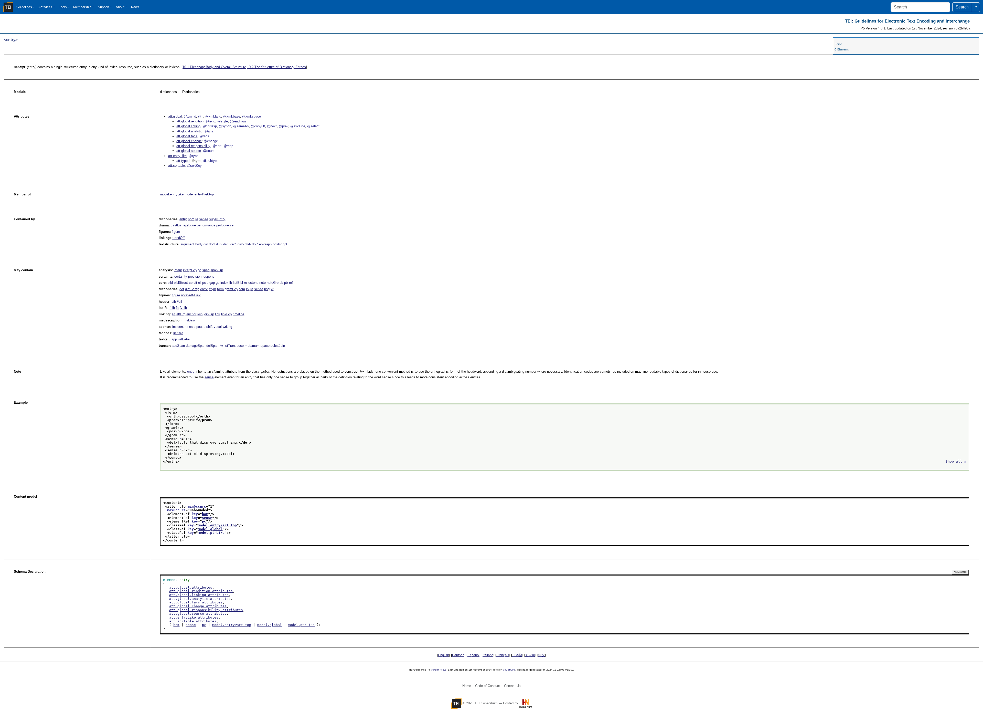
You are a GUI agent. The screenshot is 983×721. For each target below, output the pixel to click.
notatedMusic (191, 295)
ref (291, 283)
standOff (178, 238)
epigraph (265, 244)
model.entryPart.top (199, 194)
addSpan (178, 346)
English (443, 655)
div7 (255, 244)
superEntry (217, 219)
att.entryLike (177, 156)
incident (178, 327)
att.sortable (176, 166)
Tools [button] (63, 7)
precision (194, 276)
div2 (219, 244)
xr (272, 289)
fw (221, 346)
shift (209, 327)
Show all (954, 461)
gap (212, 283)
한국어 (530, 655)
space (265, 346)
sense (203, 219)
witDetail (184, 339)
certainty (180, 276)
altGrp (180, 314)
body (198, 244)
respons (208, 276)
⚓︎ (965, 461)
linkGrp (226, 314)
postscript (280, 244)
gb (217, 283)
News (135, 7)
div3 (226, 244)
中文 (541, 655)
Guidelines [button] (24, 7)
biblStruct (181, 283)
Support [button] (103, 7)
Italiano (488, 655)
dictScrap (192, 289)
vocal (218, 327)
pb (281, 283)
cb (191, 283)
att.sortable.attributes (192, 621)
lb (230, 283)
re (196, 219)
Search (962, 7)
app (174, 339)
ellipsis (203, 283)
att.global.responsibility (193, 146)
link (217, 314)
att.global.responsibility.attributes (206, 610)
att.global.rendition (190, 121)
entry (183, 219)
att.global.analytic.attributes (200, 599)
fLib (172, 308)
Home (838, 44)
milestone (251, 283)
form (220, 289)
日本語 (517, 655)
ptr (286, 283)
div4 (233, 244)
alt (173, 314)
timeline (238, 314)
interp (178, 270)
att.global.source (188, 151)
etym (212, 289)
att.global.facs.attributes (195, 602)
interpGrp (190, 270)
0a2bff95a (509, 669)
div (206, 244)
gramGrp (231, 289)
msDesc (190, 320)
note (262, 283)
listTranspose (234, 346)
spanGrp (216, 270)
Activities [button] (45, 7)
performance (206, 225)
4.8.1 (443, 669)
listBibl (238, 283)
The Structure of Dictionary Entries (276, 67)
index (224, 283)
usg (267, 289)
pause (200, 327)
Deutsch (458, 655)
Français (502, 655)
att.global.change (189, 141)
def (181, 289)
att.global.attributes (190, 587)
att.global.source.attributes (198, 613)
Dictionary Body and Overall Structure (214, 67)
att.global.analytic (189, 131)
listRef (178, 333)
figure (176, 232)
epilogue (190, 225)
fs (177, 308)
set (232, 225)
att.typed (182, 161)
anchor (191, 314)
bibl (170, 283)
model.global (210, 529)
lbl (247, 289)
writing (227, 327)
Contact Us (512, 686)
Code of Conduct (487, 686)
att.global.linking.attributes (199, 595)
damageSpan (195, 346)
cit (195, 283)
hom (191, 219)
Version (435, 669)
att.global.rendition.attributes (201, 591)
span (205, 270)
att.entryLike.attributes (193, 617)
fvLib (183, 308)
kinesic (190, 327)
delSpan (212, 346)
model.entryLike (172, 194)
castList (177, 225)
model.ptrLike (211, 533)
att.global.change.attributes (198, 606)
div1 (212, 244)
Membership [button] (82, 7)
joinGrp (209, 314)
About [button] (120, 7)
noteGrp (273, 283)
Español (473, 655)
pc (199, 270)
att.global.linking (188, 126)
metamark (252, 346)
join (199, 314)
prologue (222, 225)
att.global (175, 116)
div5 (241, 244)
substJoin (278, 346)
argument (187, 244)
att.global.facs (186, 136)
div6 (248, 244)
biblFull (177, 302)
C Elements (842, 49)
